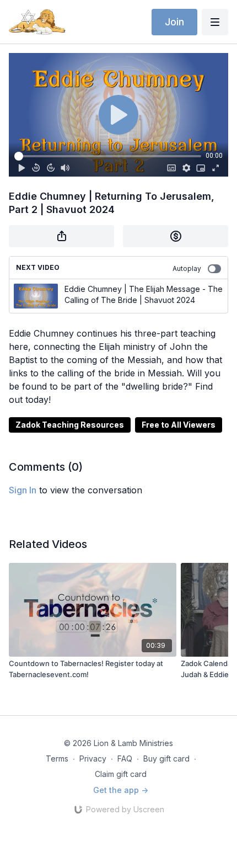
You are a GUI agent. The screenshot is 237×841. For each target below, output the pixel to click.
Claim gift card (121, 774)
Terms (57, 758)
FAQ (124, 758)
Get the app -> (120, 790)
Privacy (92, 758)
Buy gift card (166, 758)
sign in (22, 490)
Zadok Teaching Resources (69, 424)
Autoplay (187, 268)
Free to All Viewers (179, 424)
